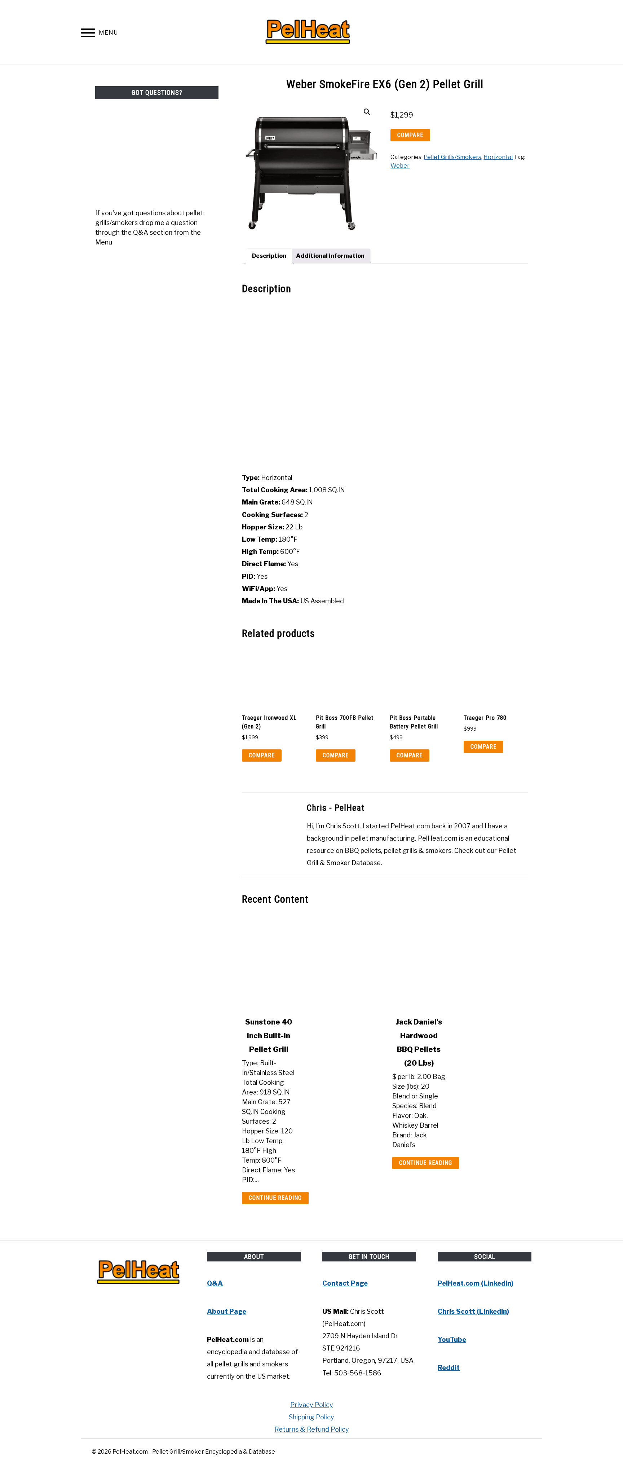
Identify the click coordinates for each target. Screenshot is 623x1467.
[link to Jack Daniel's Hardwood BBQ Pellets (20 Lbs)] (460, 961)
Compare (410, 135)
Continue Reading (275, 1197)
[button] (367, 111)
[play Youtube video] (385, 384)
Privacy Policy (311, 1405)
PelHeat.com (410, 826)
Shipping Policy (311, 1417)
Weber (400, 165)
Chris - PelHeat (335, 808)
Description (269, 255)
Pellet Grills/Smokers (452, 157)
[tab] (269, 256)
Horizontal (498, 157)
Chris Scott (343, 826)
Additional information (330, 255)
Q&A (215, 1283)
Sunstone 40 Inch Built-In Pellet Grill (268, 1036)
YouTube (452, 1339)
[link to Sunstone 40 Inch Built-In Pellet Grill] (310, 961)
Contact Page (345, 1283)
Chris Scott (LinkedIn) (473, 1311)
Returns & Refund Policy (311, 1429)
